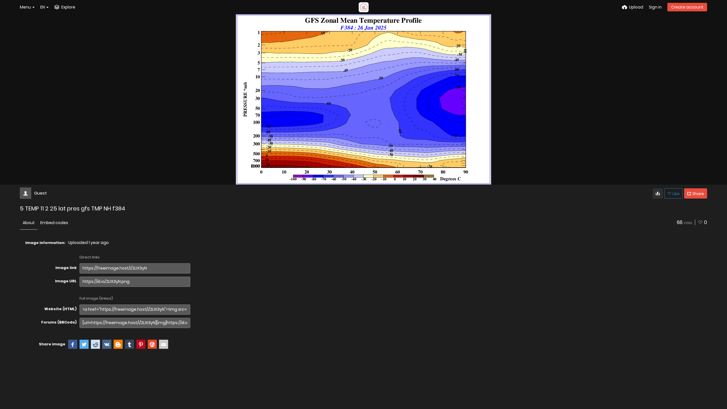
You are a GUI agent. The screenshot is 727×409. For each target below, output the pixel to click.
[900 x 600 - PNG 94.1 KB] (658, 193)
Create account (687, 7)
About (29, 223)
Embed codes (54, 223)
